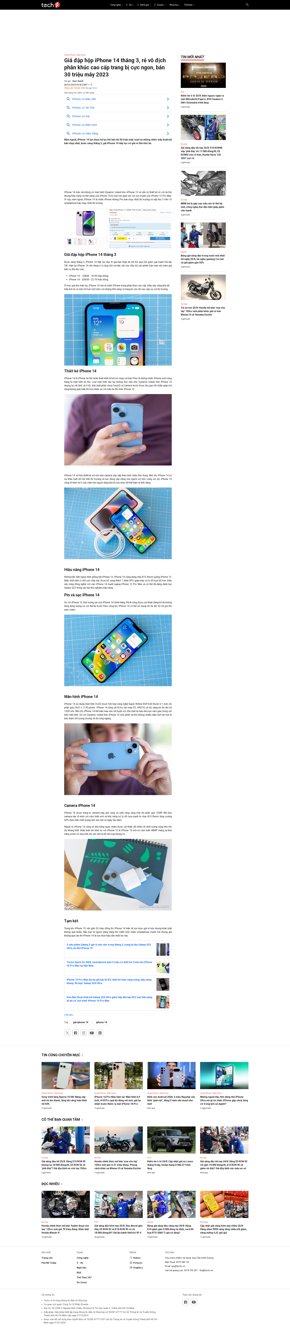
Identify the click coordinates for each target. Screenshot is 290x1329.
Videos (137, 1258)
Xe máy (184, 144)
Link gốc (68, 1014)
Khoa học (174, 5)
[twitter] (67, 1033)
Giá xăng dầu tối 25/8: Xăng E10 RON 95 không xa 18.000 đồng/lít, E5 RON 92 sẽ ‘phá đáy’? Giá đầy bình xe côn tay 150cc (64, 1165)
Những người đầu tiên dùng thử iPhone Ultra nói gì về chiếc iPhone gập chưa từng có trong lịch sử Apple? (224, 1100)
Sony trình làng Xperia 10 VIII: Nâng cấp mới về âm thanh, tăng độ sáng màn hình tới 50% (64, 1100)
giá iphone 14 (80, 1022)
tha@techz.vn (206, 1270)
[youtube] (92, 1033)
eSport (184, 252)
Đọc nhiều (51, 1184)
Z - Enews (159, 5)
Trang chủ (47, 1258)
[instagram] (84, 1033)
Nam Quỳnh (78, 81)
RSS (79, 1272)
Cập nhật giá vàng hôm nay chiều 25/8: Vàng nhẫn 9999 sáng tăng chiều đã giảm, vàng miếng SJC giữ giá (223, 1229)
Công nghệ (115, 5)
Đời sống (204, 1222)
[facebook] (75, 1033)
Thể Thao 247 (84, 1277)
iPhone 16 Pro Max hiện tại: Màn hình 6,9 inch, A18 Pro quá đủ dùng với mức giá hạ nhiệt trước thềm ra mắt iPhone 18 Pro (117, 1100)
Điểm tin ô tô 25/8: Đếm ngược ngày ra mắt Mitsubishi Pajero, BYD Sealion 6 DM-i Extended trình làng (202, 99)
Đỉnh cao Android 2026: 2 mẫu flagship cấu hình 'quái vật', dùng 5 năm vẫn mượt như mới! (171, 1100)
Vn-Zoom (82, 1282)
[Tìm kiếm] (245, 5)
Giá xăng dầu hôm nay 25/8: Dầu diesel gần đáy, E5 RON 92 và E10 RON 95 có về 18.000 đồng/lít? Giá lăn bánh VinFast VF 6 (118, 1229)
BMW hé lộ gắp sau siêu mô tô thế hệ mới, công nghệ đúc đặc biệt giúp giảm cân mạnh (202, 207)
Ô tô (182, 92)
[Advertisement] (118, 169)
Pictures (137, 1262)
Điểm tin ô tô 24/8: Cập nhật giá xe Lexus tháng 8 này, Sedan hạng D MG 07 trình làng (170, 1165)
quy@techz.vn (178, 1266)
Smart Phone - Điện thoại (74, 55)
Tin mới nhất (192, 57)
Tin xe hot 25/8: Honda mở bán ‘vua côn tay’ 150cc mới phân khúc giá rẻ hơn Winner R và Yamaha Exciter (203, 311)
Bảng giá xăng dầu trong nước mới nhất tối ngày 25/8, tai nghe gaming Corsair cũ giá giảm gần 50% (203, 259)
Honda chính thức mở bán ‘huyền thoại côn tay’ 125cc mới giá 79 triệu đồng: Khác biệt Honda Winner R (65, 1229)
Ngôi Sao (81, 1267)
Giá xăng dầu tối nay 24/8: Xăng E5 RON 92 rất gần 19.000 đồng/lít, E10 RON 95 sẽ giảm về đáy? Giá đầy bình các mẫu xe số (223, 1165)
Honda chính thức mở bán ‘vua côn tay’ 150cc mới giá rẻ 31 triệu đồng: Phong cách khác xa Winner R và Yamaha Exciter (117, 1165)
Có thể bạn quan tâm (61, 1120)
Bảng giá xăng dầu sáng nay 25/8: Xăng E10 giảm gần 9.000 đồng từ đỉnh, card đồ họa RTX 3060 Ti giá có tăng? (170, 1229)
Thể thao (188, 5)
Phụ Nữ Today (49, 1262)
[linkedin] (100, 1033)
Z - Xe (129, 5)
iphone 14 (101, 1022)
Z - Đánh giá (143, 5)
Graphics (138, 1267)
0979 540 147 (182, 1262)
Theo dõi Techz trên (74, 88)
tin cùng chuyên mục (61, 1055)
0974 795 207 (190, 1270)
